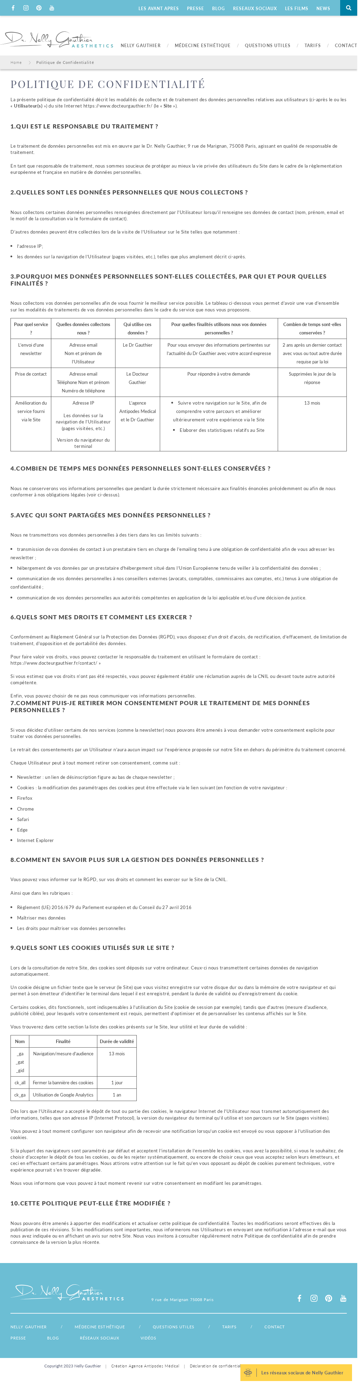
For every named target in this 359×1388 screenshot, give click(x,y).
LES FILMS (296, 9)
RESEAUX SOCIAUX (255, 9)
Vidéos (149, 1338)
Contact (274, 1327)
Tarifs (229, 1327)
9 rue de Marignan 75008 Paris (182, 1300)
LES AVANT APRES (159, 9)
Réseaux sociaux (100, 1338)
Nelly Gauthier (28, 1327)
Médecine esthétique (100, 1327)
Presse (18, 1338)
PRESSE (195, 9)
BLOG (218, 9)
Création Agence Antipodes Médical (145, 1366)
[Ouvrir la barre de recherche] (348, 8)
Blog (53, 1338)
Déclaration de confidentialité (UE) (222, 1366)
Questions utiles (173, 1327)
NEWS (323, 9)
